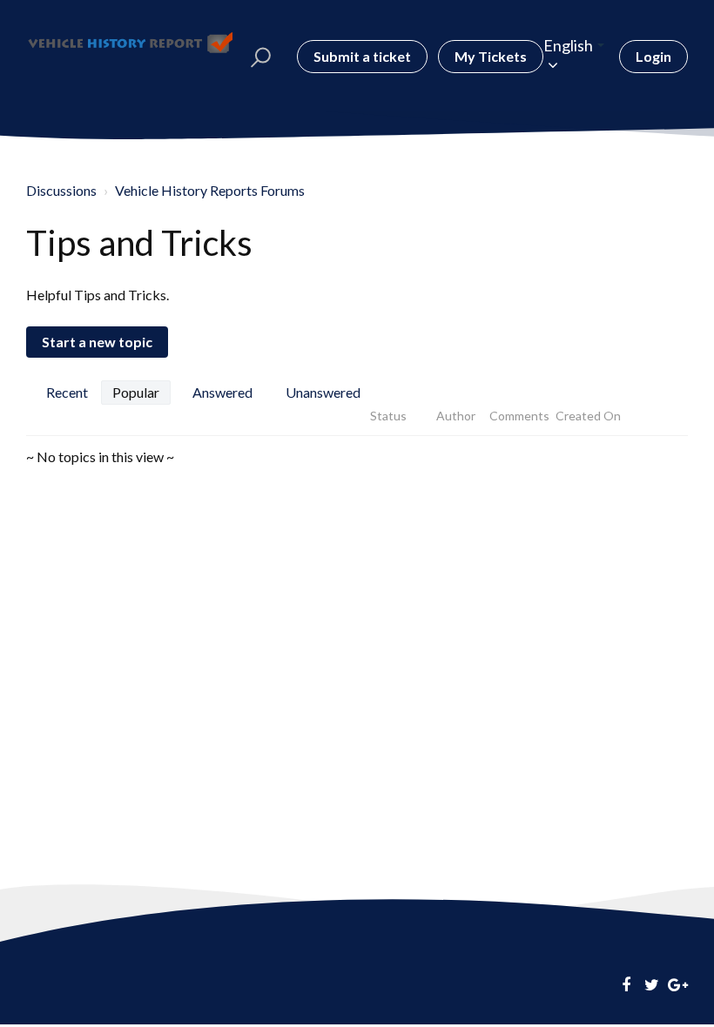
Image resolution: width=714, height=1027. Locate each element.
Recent (67, 392)
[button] (260, 56)
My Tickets (491, 56)
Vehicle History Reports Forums (210, 190)
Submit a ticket (362, 56)
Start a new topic (97, 341)
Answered (222, 392)
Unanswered (323, 392)
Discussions (61, 190)
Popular (135, 392)
